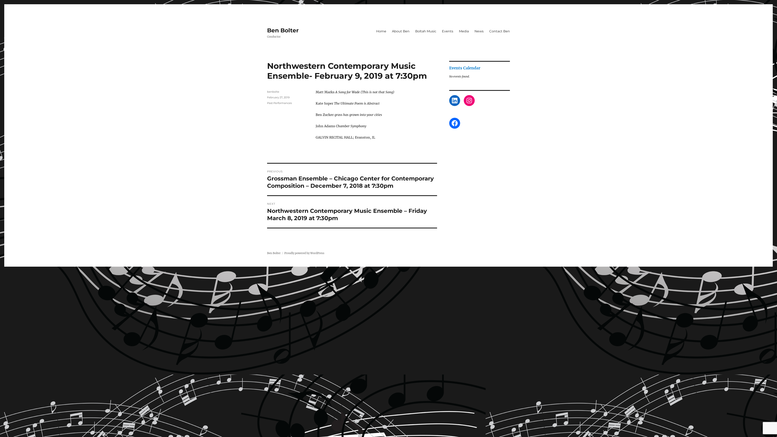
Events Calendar (464, 68)
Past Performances (279, 103)
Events (447, 31)
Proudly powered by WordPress (304, 253)
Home (381, 31)
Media (464, 31)
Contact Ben (499, 31)
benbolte (273, 91)
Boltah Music (425, 31)
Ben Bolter (283, 30)
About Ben (401, 31)
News (479, 31)
